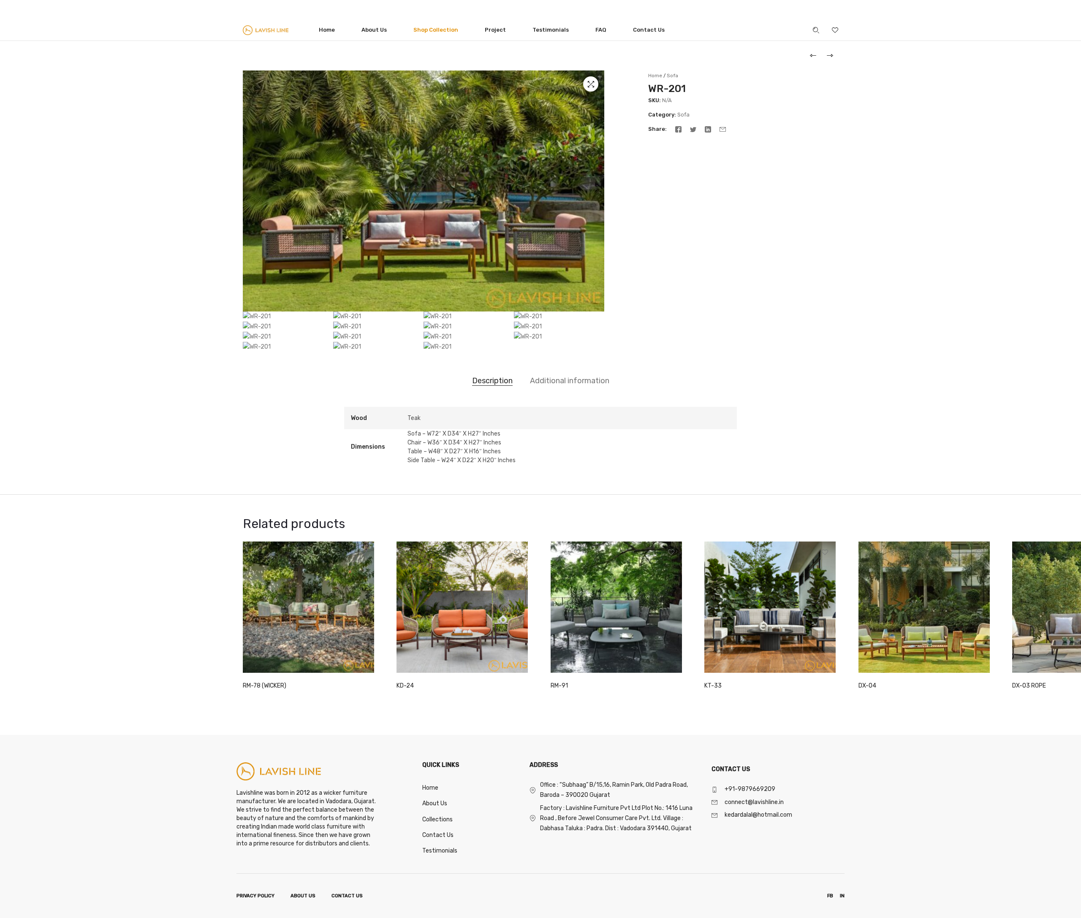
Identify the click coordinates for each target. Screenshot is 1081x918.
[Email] (723, 129)
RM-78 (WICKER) (264, 685)
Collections (437, 819)
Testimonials (550, 30)
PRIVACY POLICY (255, 896)
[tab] (492, 381)
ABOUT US (303, 896)
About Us (374, 30)
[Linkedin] (708, 129)
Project (495, 30)
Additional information (569, 380)
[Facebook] (678, 129)
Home (327, 30)
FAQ (600, 30)
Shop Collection (435, 30)
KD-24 (405, 685)
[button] (590, 84)
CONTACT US (347, 896)
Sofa (672, 76)
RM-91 (559, 685)
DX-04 (867, 685)
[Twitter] (693, 129)
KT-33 (713, 685)
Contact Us (649, 30)
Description (492, 380)
